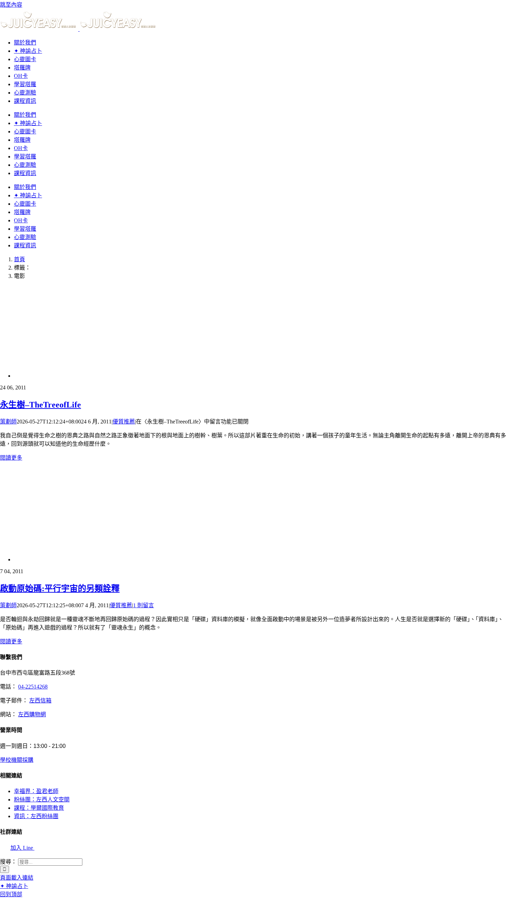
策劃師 (8, 422)
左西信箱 (40, 700)
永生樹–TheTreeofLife (40, 404)
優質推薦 (124, 422)
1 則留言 (143, 605)
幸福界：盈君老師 (36, 791)
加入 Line (22, 848)
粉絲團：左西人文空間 (42, 799)
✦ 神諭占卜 (14, 886)
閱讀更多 (11, 458)
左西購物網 (32, 714)
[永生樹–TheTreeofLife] (83, 376)
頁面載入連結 (16, 878)
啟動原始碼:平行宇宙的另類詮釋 (60, 588)
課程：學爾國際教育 (39, 808)
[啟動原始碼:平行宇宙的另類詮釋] (130, 559)
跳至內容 (11, 5)
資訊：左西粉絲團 (36, 816)
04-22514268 (33, 687)
